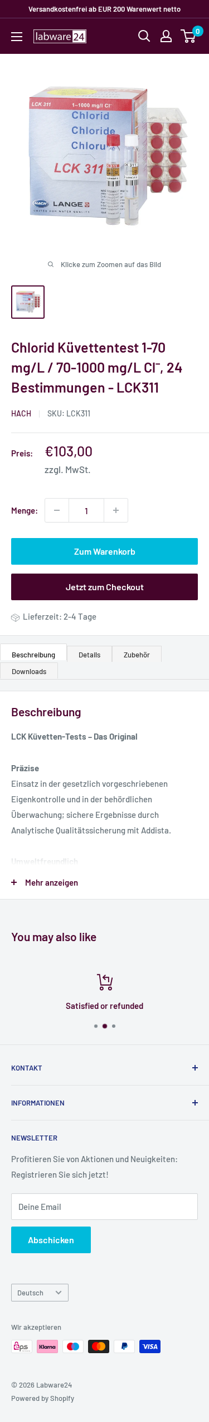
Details (89, 654)
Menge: (24, 510)
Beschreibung (33, 654)
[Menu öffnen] (16, 36)
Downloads (29, 671)
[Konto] (166, 36)
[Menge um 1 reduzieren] (57, 510)
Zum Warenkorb (104, 551)
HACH (21, 413)
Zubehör (137, 654)
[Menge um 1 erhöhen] (116, 510)
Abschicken (51, 1239)
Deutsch (30, 1292)
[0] (189, 36)
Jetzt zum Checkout (105, 586)
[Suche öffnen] (144, 36)
